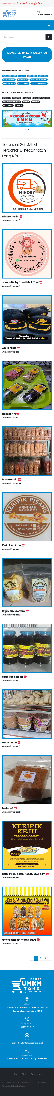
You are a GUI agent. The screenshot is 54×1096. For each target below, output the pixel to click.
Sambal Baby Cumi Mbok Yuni (20, 282)
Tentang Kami (36, 1074)
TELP (38, 12)
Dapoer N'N (9, 414)
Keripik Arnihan (12, 545)
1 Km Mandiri (10, 479)
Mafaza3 (8, 808)
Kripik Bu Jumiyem (14, 611)
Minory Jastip (10, 216)
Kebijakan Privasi (20, 1074)
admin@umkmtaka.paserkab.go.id (27, 1043)
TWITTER (28, 1059)
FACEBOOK (14, 1059)
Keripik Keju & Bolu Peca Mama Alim (24, 874)
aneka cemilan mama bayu (19, 939)
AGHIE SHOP (9, 348)
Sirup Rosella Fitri (13, 677)
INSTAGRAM (42, 1059)
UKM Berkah (10, 742)
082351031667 (44, 14)
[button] (26, 130)
